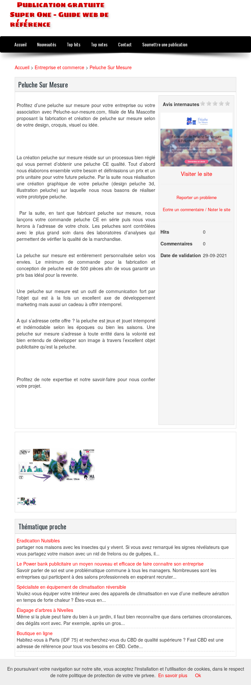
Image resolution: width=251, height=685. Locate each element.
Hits (164, 231)
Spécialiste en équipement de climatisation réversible (71, 587)
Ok (198, 675)
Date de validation (180, 255)
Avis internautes (181, 104)
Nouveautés (46, 44)
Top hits (73, 44)
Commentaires (176, 243)
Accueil (20, 44)
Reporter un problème (196, 197)
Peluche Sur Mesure (111, 67)
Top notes (99, 44)
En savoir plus (172, 675)
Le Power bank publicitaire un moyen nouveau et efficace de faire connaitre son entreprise (110, 563)
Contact (125, 44)
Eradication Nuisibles (38, 540)
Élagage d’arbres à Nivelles (45, 610)
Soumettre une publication (164, 44)
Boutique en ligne (35, 633)
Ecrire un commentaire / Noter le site (196, 209)
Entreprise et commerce (59, 67)
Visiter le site (196, 174)
